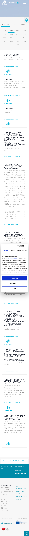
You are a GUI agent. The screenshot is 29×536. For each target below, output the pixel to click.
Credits (18, 499)
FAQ (17, 486)
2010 (11, 41)
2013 (17, 38)
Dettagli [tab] (12, 250)
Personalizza (13, 283)
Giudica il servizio (18, 469)
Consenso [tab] (5, 250)
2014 (11, 38)
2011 (4, 41)
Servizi (23, 24)
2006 (11, 44)
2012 (24, 38)
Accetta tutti (14, 278)
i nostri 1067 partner (11, 258)
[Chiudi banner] (26, 245)
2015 (4, 38)
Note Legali (20, 491)
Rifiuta (14, 288)
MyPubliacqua (13, 2)
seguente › (16, 460)
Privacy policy (21, 488)
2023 (4, 31)
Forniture (6, 24)
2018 (11, 34)
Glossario (19, 466)
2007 (4, 44)
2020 (24, 31)
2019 (4, 34)
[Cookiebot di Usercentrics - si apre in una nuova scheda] (18, 246)
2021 (17, 31)
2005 (17, 44)
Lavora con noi (20, 473)
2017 (17, 34)
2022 (11, 31)
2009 (18, 41)
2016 (24, 34)
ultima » (24, 460)
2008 (24, 41)
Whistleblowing (21, 496)
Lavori (14, 24)
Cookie (18, 494)
